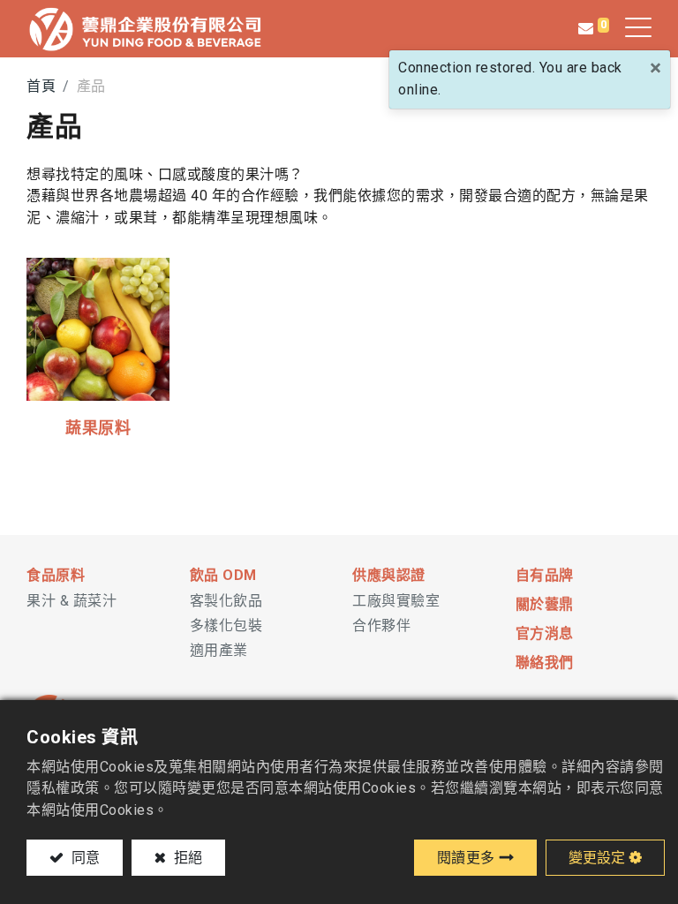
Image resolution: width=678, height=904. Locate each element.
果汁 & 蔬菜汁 (71, 600)
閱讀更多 (466, 857)
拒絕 (186, 857)
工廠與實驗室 (396, 600)
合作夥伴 (381, 625)
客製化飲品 (226, 600)
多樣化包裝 (226, 625)
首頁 (41, 86)
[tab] (94, 576)
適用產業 (219, 650)
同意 (84, 857)
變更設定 (597, 857)
